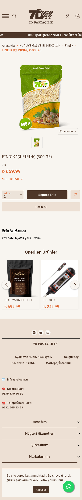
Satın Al (41, 207)
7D (4, 165)
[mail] (48, 332)
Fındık (69, 45)
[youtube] (41, 332)
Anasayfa (8, 45)
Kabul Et (41, 489)
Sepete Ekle (47, 195)
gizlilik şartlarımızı (19, 480)
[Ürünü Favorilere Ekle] (75, 194)
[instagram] (34, 332)
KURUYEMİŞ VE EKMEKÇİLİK (39, 45)
